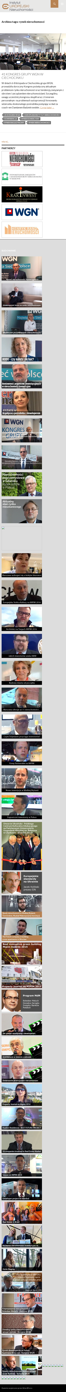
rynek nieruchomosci (39, 123)
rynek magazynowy (14, 123)
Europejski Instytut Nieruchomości (42, 115)
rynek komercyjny (30, 119)
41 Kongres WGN (12, 115)
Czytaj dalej (47, 107)
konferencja (10, 119)
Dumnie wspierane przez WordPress (17, 1388)
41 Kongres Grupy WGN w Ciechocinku (22, 76)
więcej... (5, 141)
